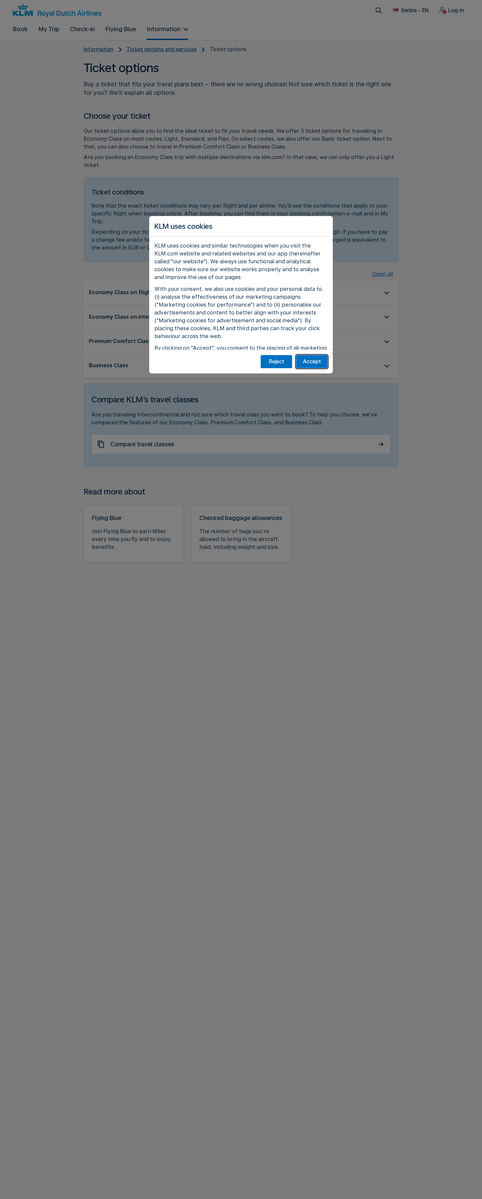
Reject (276, 361)
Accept (312, 361)
